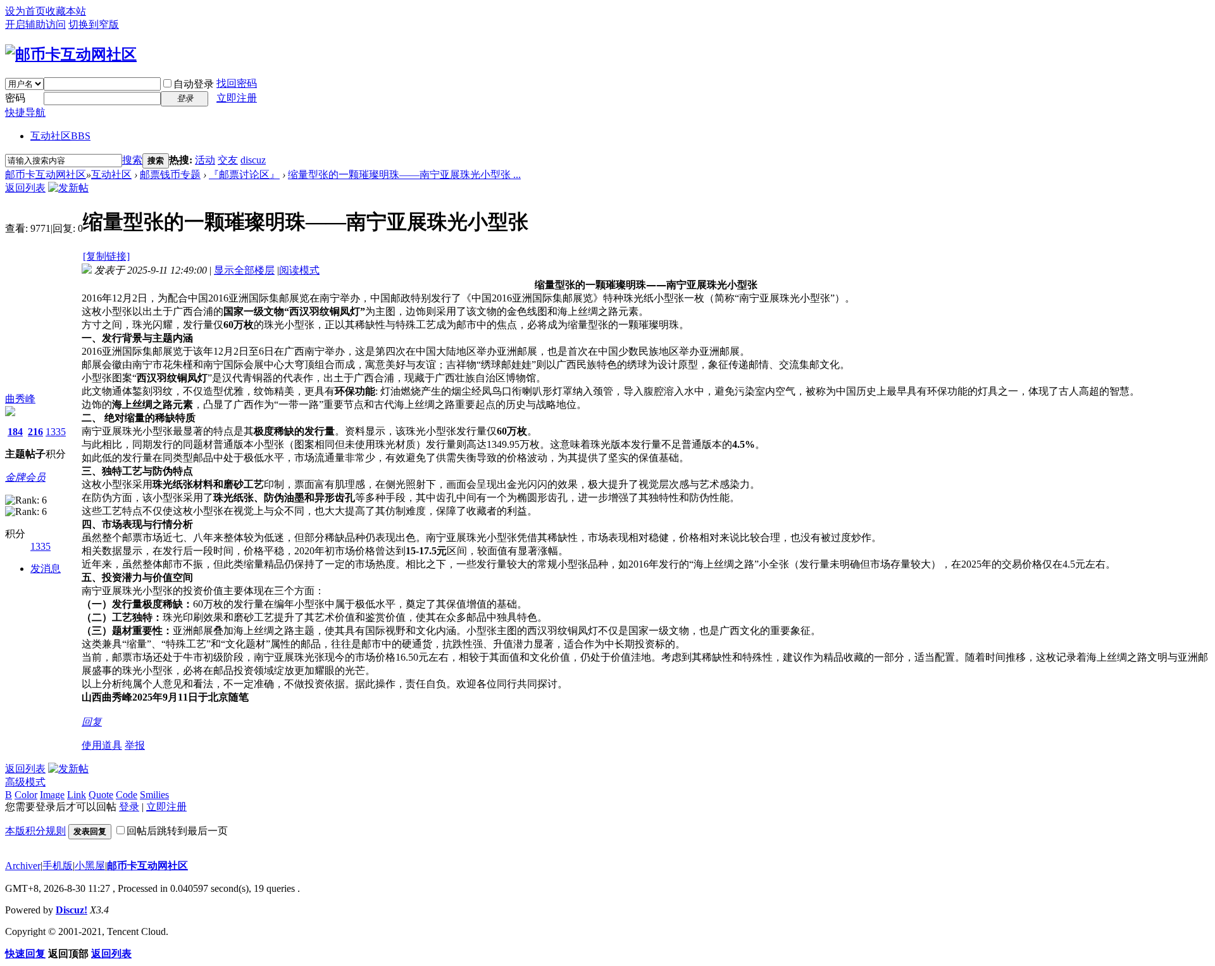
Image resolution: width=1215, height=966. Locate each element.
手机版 (57, 865)
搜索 (132, 160)
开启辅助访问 (35, 24)
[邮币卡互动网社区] (71, 54)
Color (26, 794)
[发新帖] (68, 187)
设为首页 (25, 11)
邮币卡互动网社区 (45, 174)
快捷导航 (25, 112)
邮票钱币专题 (170, 174)
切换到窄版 (93, 24)
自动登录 (193, 84)
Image (52, 794)
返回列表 (25, 187)
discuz (253, 160)
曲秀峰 (20, 398)
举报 (135, 745)
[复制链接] (106, 256)
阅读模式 (299, 270)
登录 (129, 806)
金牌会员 (25, 477)
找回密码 (236, 83)
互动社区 (60, 135)
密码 (15, 97)
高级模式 (25, 782)
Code (126, 794)
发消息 (45, 568)
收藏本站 (66, 11)
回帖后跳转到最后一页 (177, 830)
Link (76, 794)
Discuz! (71, 910)
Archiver (22, 865)
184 (15, 431)
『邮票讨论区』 (244, 174)
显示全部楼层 (244, 270)
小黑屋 (90, 865)
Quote (101, 794)
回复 (92, 721)
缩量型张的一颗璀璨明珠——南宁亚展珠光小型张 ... (404, 174)
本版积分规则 (35, 830)
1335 (56, 431)
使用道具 (102, 745)
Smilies (154, 794)
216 (35, 431)
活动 (205, 160)
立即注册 (236, 97)
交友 (228, 160)
